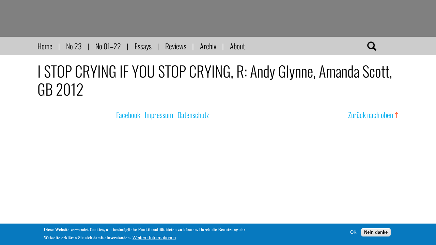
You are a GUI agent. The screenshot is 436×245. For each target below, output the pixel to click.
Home (44, 45)
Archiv (208, 45)
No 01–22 (108, 45)
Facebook (128, 114)
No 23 (74, 45)
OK (353, 232)
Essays (143, 45)
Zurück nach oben (370, 114)
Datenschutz (193, 114)
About (237, 45)
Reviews (175, 45)
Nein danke (376, 232)
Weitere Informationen (154, 237)
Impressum (159, 114)
